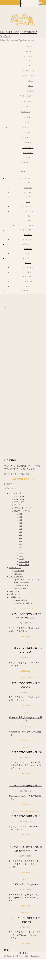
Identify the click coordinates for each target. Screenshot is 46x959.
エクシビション (21, 585)
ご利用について (16, 597)
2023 (21, 520)
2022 (21, 523)
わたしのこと (25, 112)
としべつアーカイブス (28, 76)
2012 (21, 553)
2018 (21, 535)
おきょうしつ (28, 102)
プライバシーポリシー (24, 603)
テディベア (28, 61)
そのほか (30, 91)
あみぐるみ (28, 52)
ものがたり (28, 117)
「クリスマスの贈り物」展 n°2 (25, 785)
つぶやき (25, 712)
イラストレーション (28, 71)
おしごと (28, 133)
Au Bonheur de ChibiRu (23, 479)
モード (28, 66)
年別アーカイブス (22, 511)
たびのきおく (28, 153)
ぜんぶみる (28, 47)
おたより (25, 163)
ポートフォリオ (25, 41)
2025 (30, 86)
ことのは (28, 158)
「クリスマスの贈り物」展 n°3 (25, 752)
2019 (21, 532)
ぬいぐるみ (28, 56)
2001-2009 (24, 562)
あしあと (28, 122)
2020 (21, 529)
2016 (21, 541)
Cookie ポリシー (21, 600)
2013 (21, 550)
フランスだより (27, 138)
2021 (21, 526)
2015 (21, 544)
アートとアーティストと (29, 608)
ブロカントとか (27, 148)
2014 (21, 547)
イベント (16, 608)
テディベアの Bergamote (25, 884)
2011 (21, 556)
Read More (25, 636)
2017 (21, 538)
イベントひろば (25, 96)
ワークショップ (27, 107)
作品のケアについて (18, 594)
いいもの (27, 143)
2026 (30, 81)
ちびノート (25, 128)
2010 (21, 559)
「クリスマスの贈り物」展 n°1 (25, 816)
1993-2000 (24, 565)
